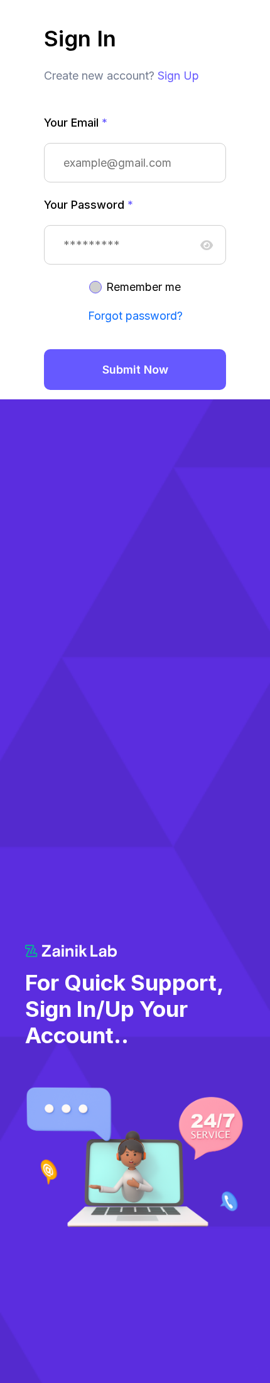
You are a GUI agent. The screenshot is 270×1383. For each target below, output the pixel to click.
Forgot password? (135, 315)
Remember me (143, 286)
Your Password (88, 204)
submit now (135, 369)
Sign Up (178, 75)
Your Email (75, 122)
